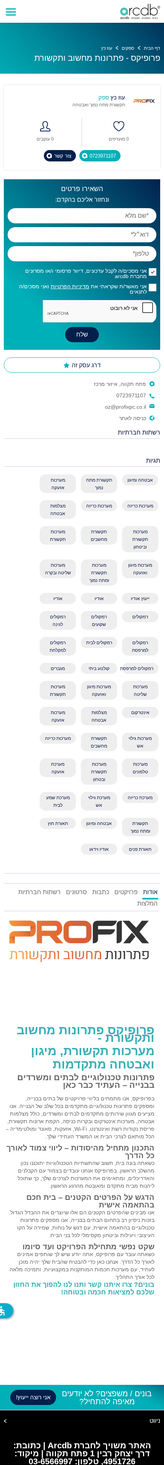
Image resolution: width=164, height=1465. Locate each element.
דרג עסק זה (85, 365)
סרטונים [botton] (76, 892)
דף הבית (152, 48)
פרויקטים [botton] (126, 892)
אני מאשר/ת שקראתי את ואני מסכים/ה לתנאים (83, 289)
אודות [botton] (150, 892)
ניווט (155, 1421)
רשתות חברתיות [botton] (39, 892)
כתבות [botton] (100, 892)
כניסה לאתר (132, 418)
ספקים (128, 48)
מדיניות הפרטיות (70, 286)
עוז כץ (106, 48)
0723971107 (131, 395)
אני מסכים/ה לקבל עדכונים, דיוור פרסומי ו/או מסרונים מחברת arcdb (86, 273)
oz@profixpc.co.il (125, 407)
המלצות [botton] (147, 904)
